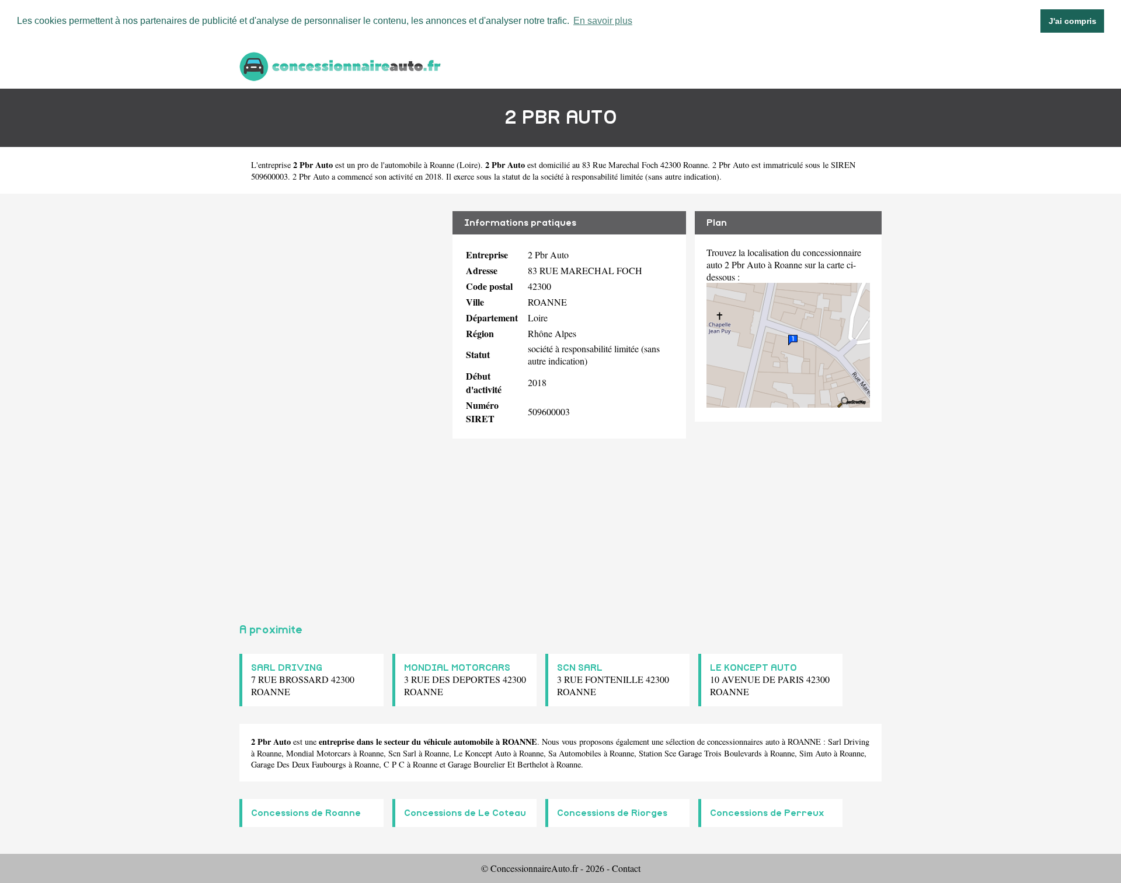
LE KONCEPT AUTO (753, 667)
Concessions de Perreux (767, 813)
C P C (394, 764)
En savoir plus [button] (602, 21)
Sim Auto (815, 753)
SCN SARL (580, 667)
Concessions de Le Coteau (465, 813)
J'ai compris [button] (1072, 21)
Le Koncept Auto (482, 753)
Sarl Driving (848, 741)
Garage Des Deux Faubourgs (298, 764)
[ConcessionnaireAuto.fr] (341, 65)
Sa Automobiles (574, 753)
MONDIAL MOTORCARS (457, 667)
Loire (468, 164)
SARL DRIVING (286, 667)
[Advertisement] (341, 404)
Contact (626, 868)
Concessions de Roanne (306, 813)
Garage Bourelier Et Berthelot (498, 764)
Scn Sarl (402, 753)
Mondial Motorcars (318, 753)
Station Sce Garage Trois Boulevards (700, 753)
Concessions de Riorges (612, 813)
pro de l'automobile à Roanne (405, 164)
